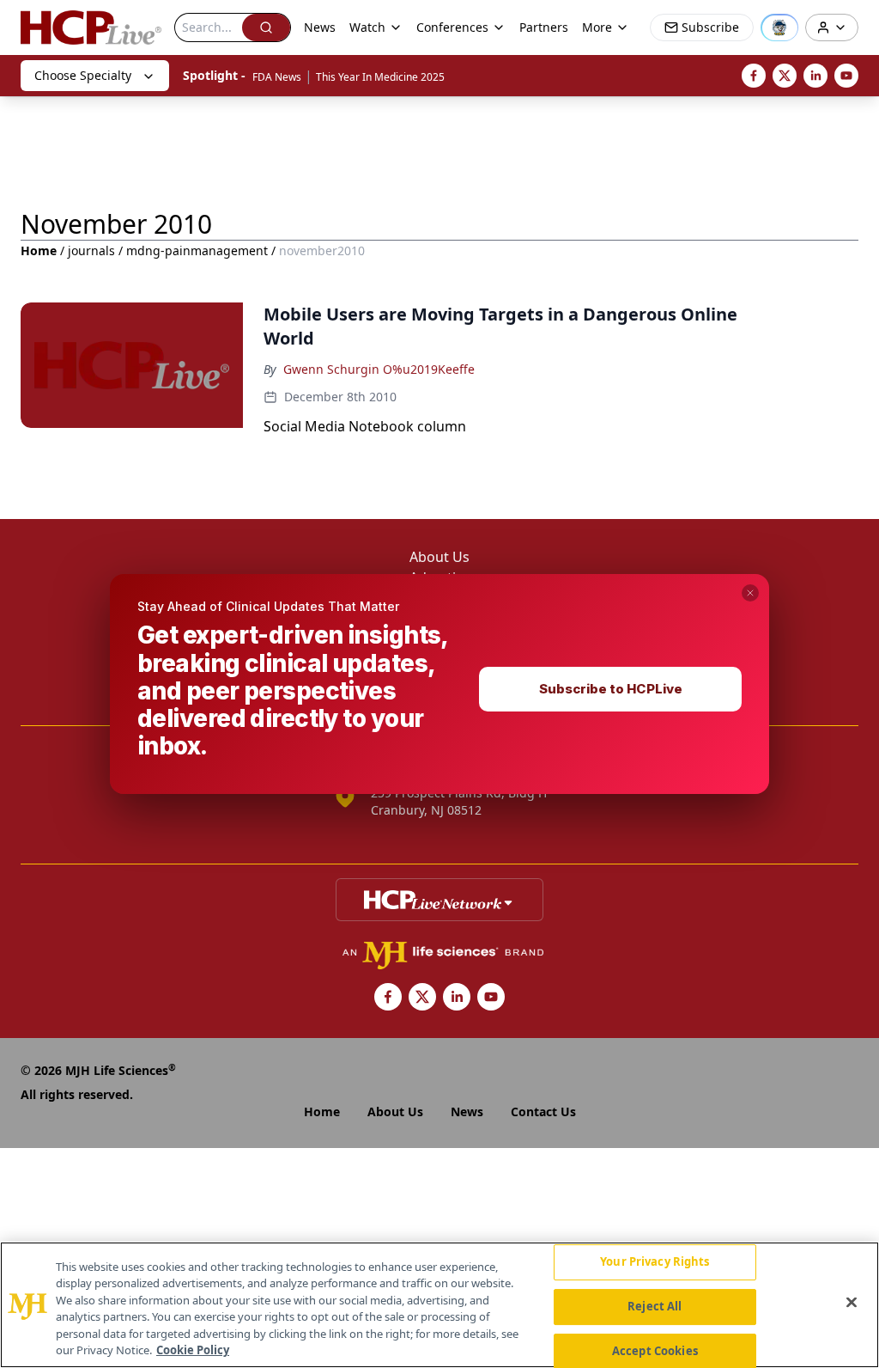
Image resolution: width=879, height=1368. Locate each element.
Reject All (654, 1306)
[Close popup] (750, 593)
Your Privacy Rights (654, 1262)
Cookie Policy (192, 1350)
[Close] (851, 1303)
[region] (439, 1305)
